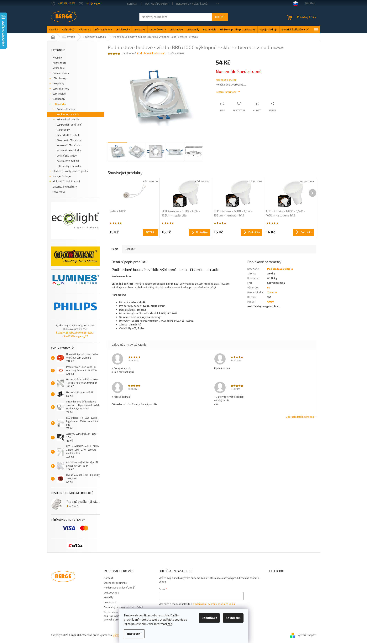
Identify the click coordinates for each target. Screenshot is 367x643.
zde (169, 624)
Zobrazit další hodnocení (300, 417)
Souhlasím (233, 618)
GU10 (270, 302)
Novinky (57, 58)
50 (268, 288)
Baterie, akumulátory (65, 187)
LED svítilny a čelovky (69, 166)
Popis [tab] (115, 249)
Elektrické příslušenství (66, 182)
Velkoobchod (111, 593)
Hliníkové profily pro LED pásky (70, 171)
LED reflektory (61, 89)
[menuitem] (53, 29)
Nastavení (134, 634)
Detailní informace (226, 92)
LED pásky (58, 84)
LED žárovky (60, 78)
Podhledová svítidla (68, 115)
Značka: (175, 53)
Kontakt (132, 4)
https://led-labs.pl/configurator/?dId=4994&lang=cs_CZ (75, 334)
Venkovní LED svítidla (69, 145)
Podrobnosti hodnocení (150, 53)
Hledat (220, 16)
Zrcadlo (272, 292)
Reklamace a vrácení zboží (192, 4)
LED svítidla (59, 104)
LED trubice (59, 94)
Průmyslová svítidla (68, 120)
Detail (150, 232)
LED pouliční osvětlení (69, 125)
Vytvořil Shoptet (307, 635)
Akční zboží (59, 63)
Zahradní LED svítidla (68, 135)
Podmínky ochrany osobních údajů (123, 607)
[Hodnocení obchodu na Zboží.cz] (75, 545)
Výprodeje (59, 68)
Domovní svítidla (66, 109)
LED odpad (110, 602)
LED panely (59, 99)
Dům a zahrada (61, 73)
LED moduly (63, 130)
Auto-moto (59, 192)
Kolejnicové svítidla (68, 161)
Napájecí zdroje (62, 176)
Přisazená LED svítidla (69, 140)
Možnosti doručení (226, 80)
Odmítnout (209, 618)
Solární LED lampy (67, 156)
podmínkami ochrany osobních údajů (214, 604)
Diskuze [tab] (130, 249)
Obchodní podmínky (157, 4)
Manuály (108, 597)
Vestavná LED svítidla (69, 151)
